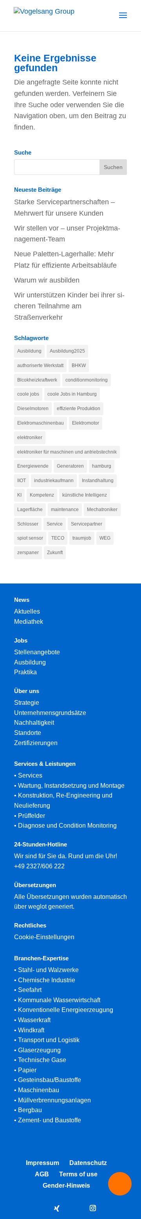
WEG (104, 538)
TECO (57, 538)
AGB (42, 1174)
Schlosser (27, 524)
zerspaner (28, 552)
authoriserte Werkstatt (40, 365)
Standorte (27, 732)
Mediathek (28, 621)
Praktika (25, 672)
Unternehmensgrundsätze (50, 712)
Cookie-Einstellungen (44, 937)
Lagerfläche (30, 509)
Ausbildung (29, 351)
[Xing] (57, 1208)
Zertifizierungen (36, 743)
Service (55, 524)
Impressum (42, 1163)
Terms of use (78, 1174)
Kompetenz (42, 495)
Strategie (26, 702)
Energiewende (33, 466)
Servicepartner (86, 524)
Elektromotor (85, 423)
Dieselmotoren (33, 408)
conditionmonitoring (86, 380)
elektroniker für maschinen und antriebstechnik (67, 452)
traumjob (81, 538)
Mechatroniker (102, 509)
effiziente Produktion (78, 408)
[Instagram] (93, 1209)
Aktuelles (27, 611)
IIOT (21, 480)
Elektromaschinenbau (40, 423)
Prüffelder (31, 815)
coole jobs (28, 394)
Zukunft (55, 552)
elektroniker (29, 437)
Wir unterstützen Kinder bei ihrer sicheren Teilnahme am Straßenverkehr (69, 306)
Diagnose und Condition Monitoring (67, 825)
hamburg (101, 466)
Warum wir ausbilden (47, 280)
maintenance (65, 509)
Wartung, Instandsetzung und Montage (71, 785)
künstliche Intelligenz (84, 495)
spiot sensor (30, 538)
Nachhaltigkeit (34, 722)
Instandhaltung (98, 480)
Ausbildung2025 (67, 351)
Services (30, 775)
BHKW (79, 365)
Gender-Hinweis (66, 1185)
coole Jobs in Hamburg (72, 394)
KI (19, 495)
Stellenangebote (37, 652)
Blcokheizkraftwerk (37, 380)
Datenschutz (88, 1163)
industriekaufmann (54, 480)
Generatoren (70, 466)
